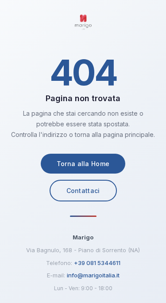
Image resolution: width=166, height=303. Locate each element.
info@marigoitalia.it (93, 275)
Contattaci (83, 190)
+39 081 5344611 (97, 262)
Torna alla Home (83, 163)
